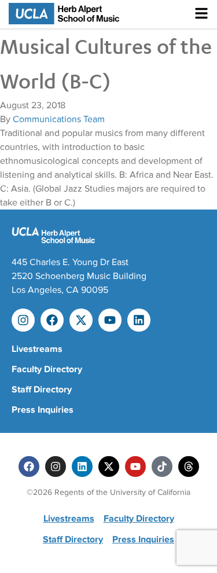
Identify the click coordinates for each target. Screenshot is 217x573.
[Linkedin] (138, 320)
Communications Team (59, 119)
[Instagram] (23, 320)
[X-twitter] (81, 320)
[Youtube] (110, 320)
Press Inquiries (42, 410)
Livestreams (37, 349)
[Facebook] (52, 320)
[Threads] (188, 466)
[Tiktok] (162, 466)
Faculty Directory (47, 369)
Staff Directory (42, 389)
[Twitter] (108, 466)
